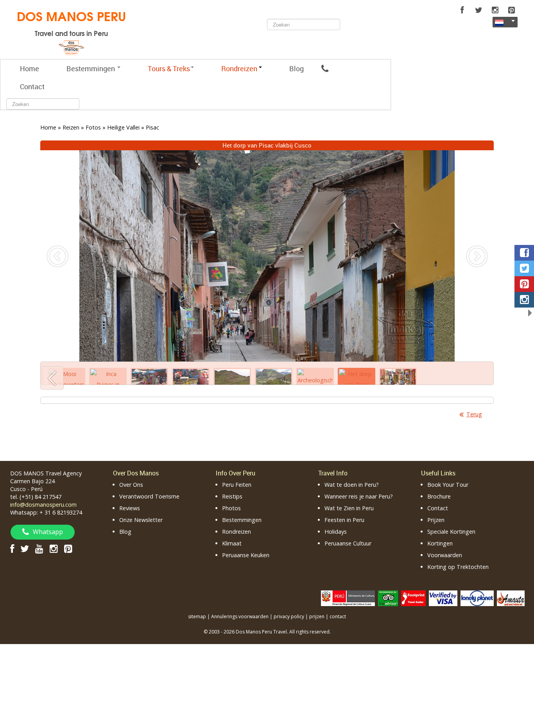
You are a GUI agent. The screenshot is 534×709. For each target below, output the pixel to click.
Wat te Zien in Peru (349, 508)
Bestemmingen (91, 68)
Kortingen (440, 543)
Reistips (232, 496)
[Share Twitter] (524, 268)
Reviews (129, 508)
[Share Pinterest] (524, 284)
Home (29, 68)
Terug (474, 414)
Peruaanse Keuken (245, 555)
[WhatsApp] (324, 68)
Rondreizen (236, 531)
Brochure (439, 496)
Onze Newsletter (141, 520)
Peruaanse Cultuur (347, 543)
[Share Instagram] (524, 300)
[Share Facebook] (524, 253)
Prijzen (435, 520)
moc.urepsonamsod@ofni (43, 504)
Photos (231, 508)
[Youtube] (39, 548)
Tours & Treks (169, 68)
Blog (296, 68)
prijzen (316, 616)
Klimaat (232, 543)
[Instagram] (495, 10)
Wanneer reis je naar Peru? (358, 496)
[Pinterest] (511, 10)
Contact (32, 86)
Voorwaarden (444, 555)
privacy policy (289, 616)
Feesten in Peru (344, 520)
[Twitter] (478, 10)
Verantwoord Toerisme (149, 496)
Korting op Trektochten (458, 566)
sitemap (197, 616)
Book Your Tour (447, 484)
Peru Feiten (236, 484)
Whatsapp (48, 531)
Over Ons (131, 484)
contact (338, 616)
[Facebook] (462, 10)
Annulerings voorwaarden (240, 616)
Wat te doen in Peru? (351, 484)
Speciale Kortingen (451, 531)
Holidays (335, 531)
